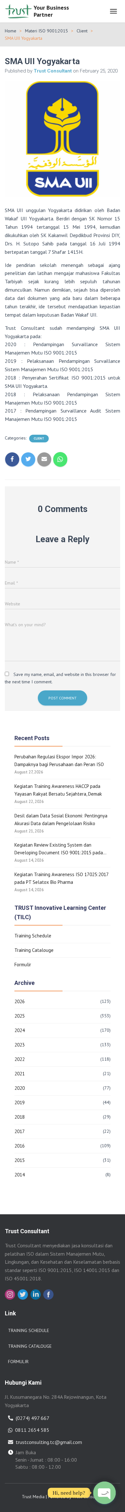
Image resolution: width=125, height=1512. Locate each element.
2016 (19, 1146)
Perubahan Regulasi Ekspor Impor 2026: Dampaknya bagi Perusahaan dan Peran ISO (59, 760)
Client (82, 31)
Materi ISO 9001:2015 (46, 31)
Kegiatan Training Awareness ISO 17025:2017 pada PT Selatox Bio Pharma (61, 878)
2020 (19, 1088)
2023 (19, 1045)
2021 (19, 1074)
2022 (19, 1059)
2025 (19, 1016)
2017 (19, 1131)
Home (10, 31)
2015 (19, 1160)
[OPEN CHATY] (104, 1493)
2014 (19, 1175)
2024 (19, 1030)
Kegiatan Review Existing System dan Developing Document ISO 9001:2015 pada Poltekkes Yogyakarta (58, 849)
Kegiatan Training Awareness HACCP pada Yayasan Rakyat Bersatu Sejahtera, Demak (58, 790)
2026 (19, 1001)
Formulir (22, 964)
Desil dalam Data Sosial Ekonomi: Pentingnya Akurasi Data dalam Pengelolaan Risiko (60, 819)
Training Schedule (32, 936)
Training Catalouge (34, 950)
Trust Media (33, 1496)
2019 (19, 1102)
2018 (19, 1117)
